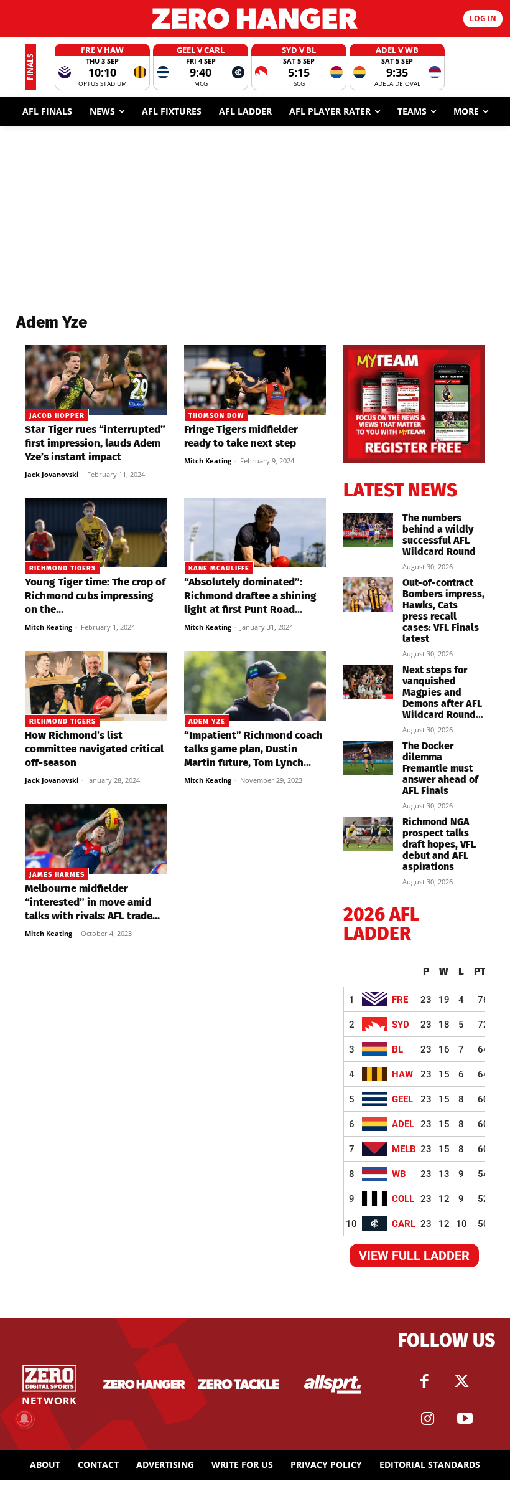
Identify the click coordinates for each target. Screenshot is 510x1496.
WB (399, 1174)
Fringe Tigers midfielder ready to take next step (241, 436)
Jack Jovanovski (51, 474)
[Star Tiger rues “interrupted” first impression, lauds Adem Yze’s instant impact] (96, 380)
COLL (403, 1199)
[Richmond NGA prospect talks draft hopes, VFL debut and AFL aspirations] (368, 834)
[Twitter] (462, 1381)
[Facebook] (424, 1381)
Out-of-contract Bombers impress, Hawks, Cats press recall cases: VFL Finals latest (443, 611)
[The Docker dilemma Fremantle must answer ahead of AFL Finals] (368, 758)
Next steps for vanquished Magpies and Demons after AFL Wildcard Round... (442, 692)
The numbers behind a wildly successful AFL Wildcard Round (439, 534)
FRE (400, 999)
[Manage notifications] (24, 1419)
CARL (403, 1223)
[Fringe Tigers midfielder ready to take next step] (255, 380)
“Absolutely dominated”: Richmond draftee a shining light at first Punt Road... (250, 595)
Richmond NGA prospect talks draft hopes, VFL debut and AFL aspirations (439, 844)
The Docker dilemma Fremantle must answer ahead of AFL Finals (440, 768)
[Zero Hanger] (255, 18)
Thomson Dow (216, 416)
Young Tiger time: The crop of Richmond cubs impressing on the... (95, 595)
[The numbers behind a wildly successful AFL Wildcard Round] (368, 530)
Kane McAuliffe (218, 568)
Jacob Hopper (57, 416)
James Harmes (57, 875)
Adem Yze (206, 721)
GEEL (402, 1099)
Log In (483, 18)
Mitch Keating (207, 460)
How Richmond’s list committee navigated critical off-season (94, 749)
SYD (400, 1024)
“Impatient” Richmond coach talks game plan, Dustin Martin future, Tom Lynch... (253, 749)
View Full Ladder (414, 1255)
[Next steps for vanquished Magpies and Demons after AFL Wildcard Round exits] (368, 682)
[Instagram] (427, 1418)
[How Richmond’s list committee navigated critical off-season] (96, 686)
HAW (402, 1074)
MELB (404, 1149)
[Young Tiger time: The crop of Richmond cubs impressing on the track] (96, 533)
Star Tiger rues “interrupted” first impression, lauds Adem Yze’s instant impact (95, 443)
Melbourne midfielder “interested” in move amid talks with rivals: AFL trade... (92, 902)
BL (397, 1049)
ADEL (403, 1124)
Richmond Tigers (62, 568)
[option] (102, 67)
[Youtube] (465, 1418)
